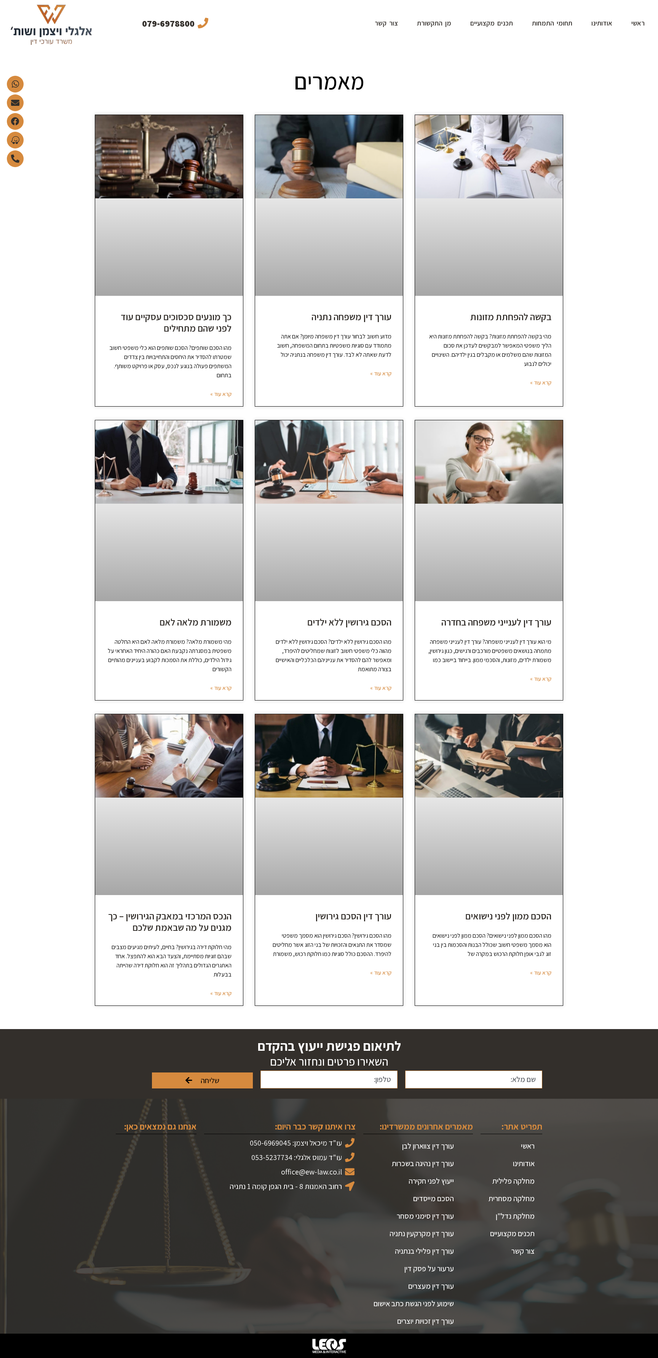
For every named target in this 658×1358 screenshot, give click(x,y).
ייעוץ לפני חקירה (431, 1181)
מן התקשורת (434, 23)
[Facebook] (15, 121)
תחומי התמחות (552, 23)
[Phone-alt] (15, 158)
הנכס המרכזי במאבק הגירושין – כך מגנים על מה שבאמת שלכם (170, 922)
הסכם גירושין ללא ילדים (349, 622)
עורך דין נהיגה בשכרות (423, 1163)
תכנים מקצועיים (491, 23)
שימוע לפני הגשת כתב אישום (414, 1304)
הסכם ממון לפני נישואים (508, 916)
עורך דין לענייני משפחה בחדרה (496, 622)
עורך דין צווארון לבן (428, 1146)
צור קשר (386, 23)
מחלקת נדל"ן (515, 1216)
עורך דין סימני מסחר (425, 1216)
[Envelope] (15, 102)
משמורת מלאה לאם (196, 622)
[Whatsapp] (15, 84)
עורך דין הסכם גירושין (353, 916)
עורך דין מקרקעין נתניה (422, 1233)
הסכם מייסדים (433, 1198)
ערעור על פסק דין (429, 1268)
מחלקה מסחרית (512, 1198)
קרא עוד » (540, 382)
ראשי (638, 23)
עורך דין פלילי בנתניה (424, 1251)
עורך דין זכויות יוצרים (425, 1321)
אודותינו (601, 23)
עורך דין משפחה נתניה (351, 316)
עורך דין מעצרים (431, 1286)
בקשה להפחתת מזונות (510, 316)
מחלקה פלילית (513, 1181)
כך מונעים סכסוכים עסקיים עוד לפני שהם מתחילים (176, 322)
